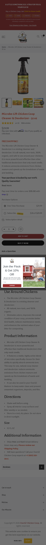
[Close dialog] (43, 259)
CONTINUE (12, 285)
